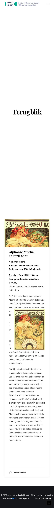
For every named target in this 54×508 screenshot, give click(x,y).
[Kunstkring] (22, 4)
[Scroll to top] (49, 503)
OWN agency (23, 498)
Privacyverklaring (43, 498)
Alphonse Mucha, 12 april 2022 (21, 254)
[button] (48, 4)
